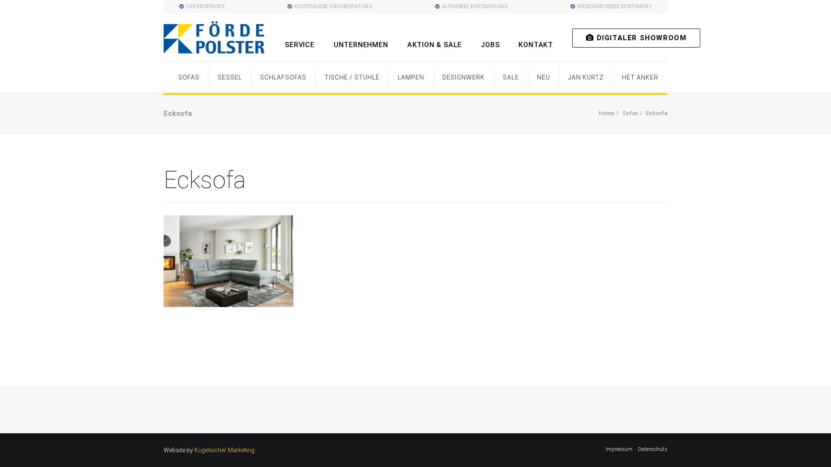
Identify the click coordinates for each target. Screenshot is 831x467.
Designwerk (463, 77)
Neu (543, 77)
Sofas (189, 77)
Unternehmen (361, 45)
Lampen (411, 77)
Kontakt (536, 45)
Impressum (619, 449)
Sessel (230, 77)
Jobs (490, 45)
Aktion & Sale (434, 45)
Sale (511, 77)
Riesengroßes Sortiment (614, 6)
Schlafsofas (283, 77)
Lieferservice (205, 6)
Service (300, 45)
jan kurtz (586, 77)
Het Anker (640, 77)
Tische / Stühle (352, 77)
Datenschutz (652, 449)
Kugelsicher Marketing (224, 450)
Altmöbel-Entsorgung (475, 6)
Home (606, 113)
